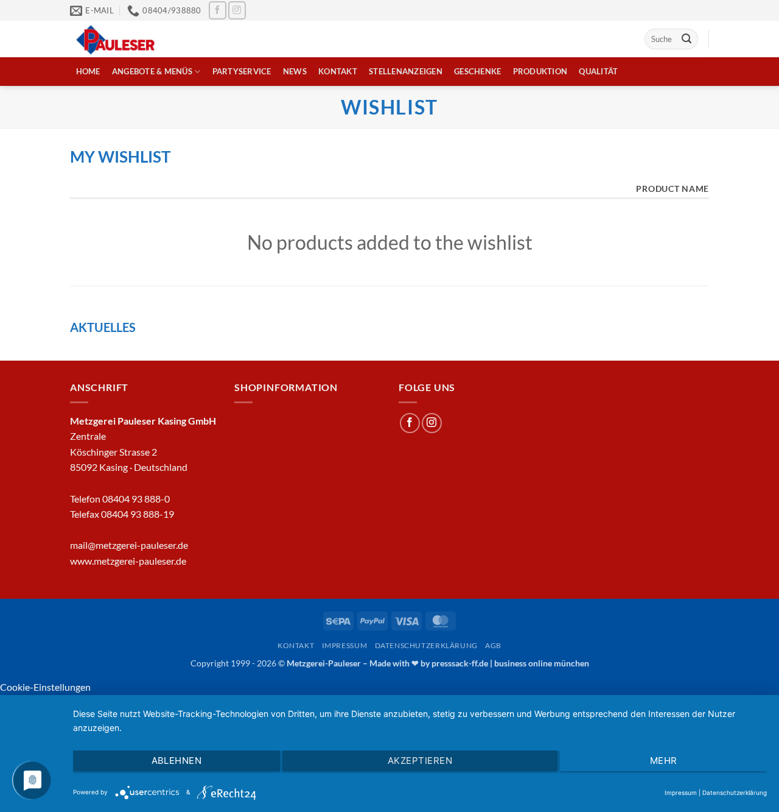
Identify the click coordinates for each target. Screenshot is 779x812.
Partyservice (241, 71)
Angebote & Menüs (152, 71)
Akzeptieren (420, 760)
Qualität (598, 71)
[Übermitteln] (686, 39)
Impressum (345, 645)
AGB (493, 645)
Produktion (540, 71)
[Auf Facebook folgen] (217, 10)
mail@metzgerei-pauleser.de (129, 545)
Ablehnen (177, 760)
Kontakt (337, 71)
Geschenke (477, 71)
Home (88, 71)
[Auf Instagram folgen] (237, 10)
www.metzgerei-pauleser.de (128, 561)
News (295, 71)
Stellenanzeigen (405, 71)
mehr (663, 760)
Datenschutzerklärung (426, 645)
